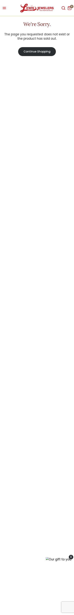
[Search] (63, 8)
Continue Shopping (37, 51)
